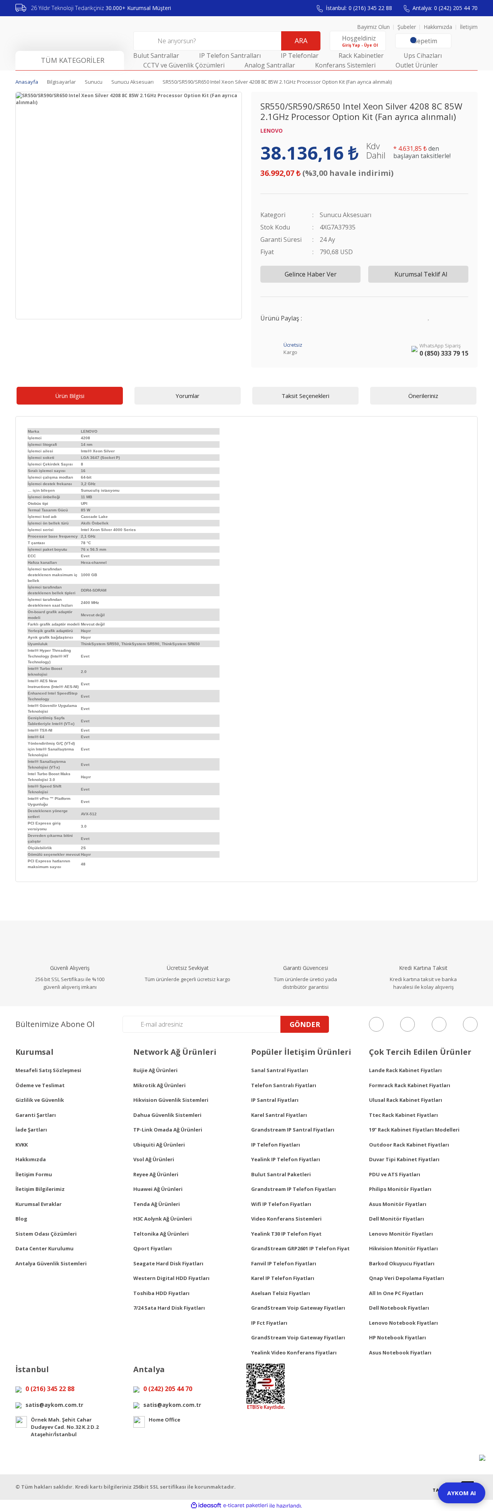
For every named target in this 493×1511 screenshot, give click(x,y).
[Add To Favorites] (429, 315)
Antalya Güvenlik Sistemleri (51, 1263)
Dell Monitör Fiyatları (396, 1218)
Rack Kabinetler (361, 55)
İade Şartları (31, 1129)
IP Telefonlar (300, 55)
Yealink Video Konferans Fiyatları (294, 1352)
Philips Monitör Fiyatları (400, 1189)
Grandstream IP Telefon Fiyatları (293, 1189)
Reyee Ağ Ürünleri (155, 1174)
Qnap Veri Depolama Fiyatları (406, 1278)
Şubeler (406, 26)
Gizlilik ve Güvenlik (39, 1099)
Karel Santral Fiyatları (279, 1114)
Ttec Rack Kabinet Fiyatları (403, 1114)
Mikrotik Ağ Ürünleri (159, 1085)
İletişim (469, 26)
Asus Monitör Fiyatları (397, 1204)
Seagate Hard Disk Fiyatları (168, 1263)
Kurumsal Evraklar (38, 1204)
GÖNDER (305, 1024)
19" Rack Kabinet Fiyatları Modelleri (414, 1129)
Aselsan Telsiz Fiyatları (280, 1293)
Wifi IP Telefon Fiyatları (281, 1204)
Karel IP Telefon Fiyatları (282, 1278)
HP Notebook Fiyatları (397, 1337)
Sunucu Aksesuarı (345, 215)
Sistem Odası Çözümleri (46, 1233)
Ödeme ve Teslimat (40, 1085)
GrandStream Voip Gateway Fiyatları (298, 1307)
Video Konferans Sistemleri (286, 1218)
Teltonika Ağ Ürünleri (161, 1233)
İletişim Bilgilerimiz (40, 1189)
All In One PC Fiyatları (396, 1293)
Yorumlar (188, 396)
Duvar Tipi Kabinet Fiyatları (404, 1159)
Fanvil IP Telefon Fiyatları (283, 1263)
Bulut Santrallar (156, 55)
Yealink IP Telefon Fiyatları (285, 1159)
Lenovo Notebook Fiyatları (403, 1322)
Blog (21, 1218)
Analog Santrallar (270, 65)
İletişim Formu (33, 1174)
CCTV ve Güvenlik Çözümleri (184, 65)
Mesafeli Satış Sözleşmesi (48, 1070)
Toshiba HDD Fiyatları (161, 1293)
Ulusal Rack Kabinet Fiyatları (405, 1099)
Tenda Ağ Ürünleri (156, 1204)
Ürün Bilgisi (69, 396)
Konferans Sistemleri (345, 65)
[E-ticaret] (245, 1505)
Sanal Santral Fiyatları (279, 1070)
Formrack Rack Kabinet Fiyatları (409, 1085)
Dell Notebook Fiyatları (399, 1307)
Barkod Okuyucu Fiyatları (401, 1263)
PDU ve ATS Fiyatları (394, 1174)
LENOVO (271, 130)
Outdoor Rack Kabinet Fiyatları (409, 1144)
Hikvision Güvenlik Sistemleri (170, 1099)
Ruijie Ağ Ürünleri (155, 1070)
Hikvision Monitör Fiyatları (403, 1248)
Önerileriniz (423, 396)
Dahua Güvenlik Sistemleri (167, 1114)
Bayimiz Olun (373, 26)
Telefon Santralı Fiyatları (283, 1085)
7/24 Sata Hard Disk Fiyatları (169, 1307)
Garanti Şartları (35, 1114)
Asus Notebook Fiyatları (400, 1352)
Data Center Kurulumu (44, 1248)
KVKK (21, 1144)
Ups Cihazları (423, 55)
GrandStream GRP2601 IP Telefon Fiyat (300, 1248)
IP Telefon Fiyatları (275, 1144)
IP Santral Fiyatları (274, 1099)
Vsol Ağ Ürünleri (153, 1159)
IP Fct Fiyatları (269, 1322)
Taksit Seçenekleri (305, 396)
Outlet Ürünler (417, 65)
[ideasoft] (206, 1505)
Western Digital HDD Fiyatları (171, 1278)
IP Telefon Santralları (230, 55)
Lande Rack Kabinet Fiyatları (405, 1070)
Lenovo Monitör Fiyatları (401, 1233)
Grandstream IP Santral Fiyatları (292, 1129)
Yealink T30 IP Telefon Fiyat (286, 1233)
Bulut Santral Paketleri (281, 1174)
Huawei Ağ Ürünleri (158, 1189)
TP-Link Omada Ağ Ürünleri (167, 1129)
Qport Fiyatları (152, 1248)
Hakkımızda (438, 26)
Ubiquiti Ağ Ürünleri (159, 1144)
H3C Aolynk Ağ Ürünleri (162, 1218)
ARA (301, 40)
